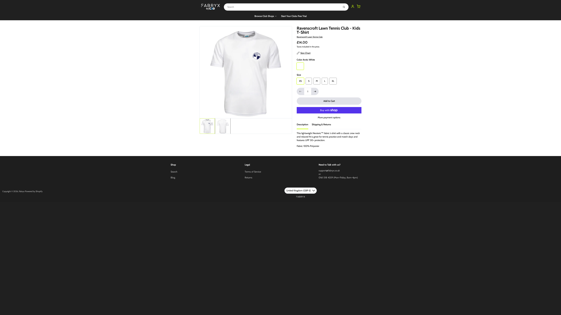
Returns (248, 177)
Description (302, 124)
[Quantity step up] (315, 91)
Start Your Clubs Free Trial (294, 16)
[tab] (304, 125)
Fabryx (22, 191)
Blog (173, 177)
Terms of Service (253, 171)
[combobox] (282, 7)
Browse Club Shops (264, 16)
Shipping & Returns (321, 124)
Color (306, 59)
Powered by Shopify (34, 191)
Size (299, 75)
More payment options (329, 117)
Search (174, 171)
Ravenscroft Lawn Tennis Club (310, 37)
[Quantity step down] (300, 91)
